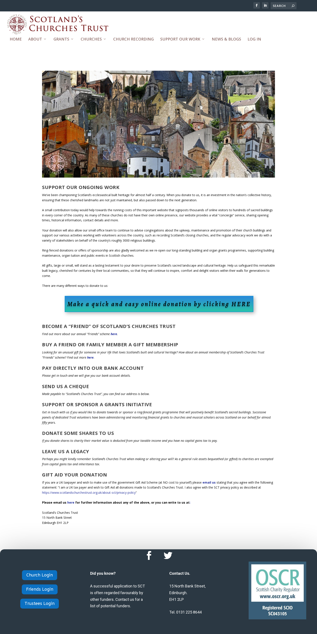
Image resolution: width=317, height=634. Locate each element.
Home (16, 39)
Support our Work (180, 39)
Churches (91, 39)
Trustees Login (40, 603)
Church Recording (133, 39)
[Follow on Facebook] (149, 555)
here (114, 334)
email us (209, 482)
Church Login (39, 575)
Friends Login (39, 589)
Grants (61, 39)
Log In (254, 39)
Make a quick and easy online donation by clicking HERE (159, 304)
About (35, 39)
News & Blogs (226, 39)
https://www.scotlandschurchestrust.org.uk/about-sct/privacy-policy (89, 492)
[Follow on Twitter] (168, 555)
